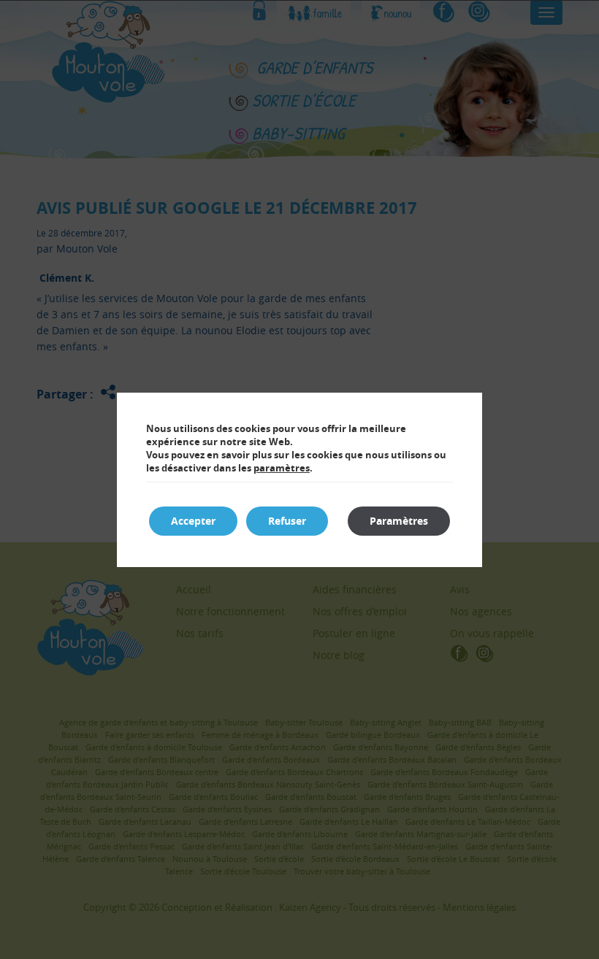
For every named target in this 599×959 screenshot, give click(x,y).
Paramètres (399, 521)
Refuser (287, 521)
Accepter (193, 521)
